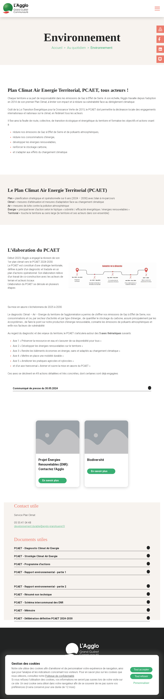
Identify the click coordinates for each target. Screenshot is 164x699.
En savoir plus (50, 480)
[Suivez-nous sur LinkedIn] (160, 49)
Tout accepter (141, 669)
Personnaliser (141, 683)
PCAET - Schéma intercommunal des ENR (38, 602)
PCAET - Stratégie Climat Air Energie (35, 556)
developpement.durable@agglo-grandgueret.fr (39, 526)
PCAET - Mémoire (24, 610)
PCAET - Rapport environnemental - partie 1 (40, 572)
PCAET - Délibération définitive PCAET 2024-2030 (43, 618)
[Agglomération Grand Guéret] (15, 9)
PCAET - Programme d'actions (32, 564)
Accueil (57, 48)
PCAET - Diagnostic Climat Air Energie (36, 548)
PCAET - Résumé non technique (33, 594)
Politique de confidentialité (59, 676)
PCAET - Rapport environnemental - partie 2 (40, 586)
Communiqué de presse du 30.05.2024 (35, 388)
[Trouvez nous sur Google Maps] (160, 29)
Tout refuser (141, 676)
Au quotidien (76, 48)
